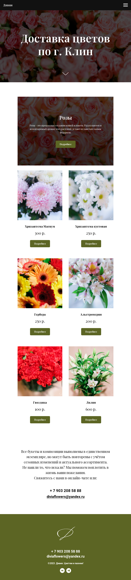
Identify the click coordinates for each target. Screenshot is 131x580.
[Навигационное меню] (125, 5)
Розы (65, 219)
